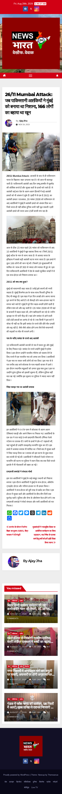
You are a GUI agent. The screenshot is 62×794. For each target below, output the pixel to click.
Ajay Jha (23, 120)
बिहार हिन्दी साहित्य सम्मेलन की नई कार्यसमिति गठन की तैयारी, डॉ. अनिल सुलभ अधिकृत (28, 609)
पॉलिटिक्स (14, 601)
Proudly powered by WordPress (16, 775)
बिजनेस (27, 666)
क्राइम (11, 782)
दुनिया (35, 782)
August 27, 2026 (18, 614)
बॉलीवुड (26, 787)
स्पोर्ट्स (55, 782)
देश (9, 601)
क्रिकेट (18, 782)
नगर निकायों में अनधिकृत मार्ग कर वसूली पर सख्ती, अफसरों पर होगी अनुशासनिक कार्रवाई (29, 674)
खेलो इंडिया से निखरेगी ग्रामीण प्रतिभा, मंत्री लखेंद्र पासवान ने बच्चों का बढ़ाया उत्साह (29, 641)
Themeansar (53, 775)
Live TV (34, 787)
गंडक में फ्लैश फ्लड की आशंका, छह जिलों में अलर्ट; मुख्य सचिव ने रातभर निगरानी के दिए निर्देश (30, 707)
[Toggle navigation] (30, 76)
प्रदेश (21, 601)
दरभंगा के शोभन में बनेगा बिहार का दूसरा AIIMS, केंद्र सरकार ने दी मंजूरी (17, 531)
